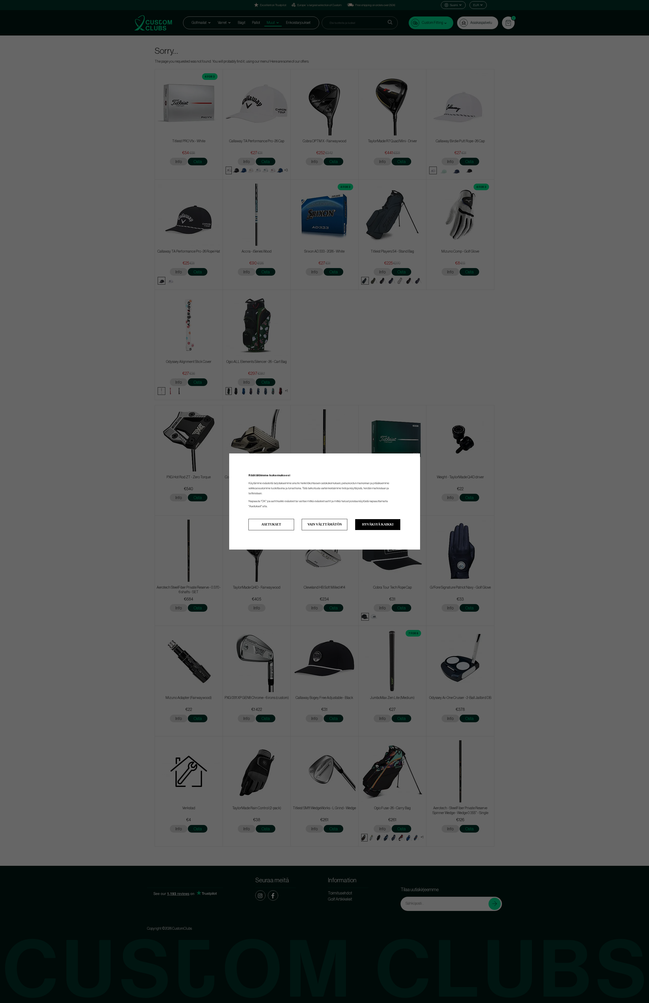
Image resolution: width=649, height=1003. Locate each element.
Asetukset (271, 524)
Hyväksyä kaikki (377, 524)
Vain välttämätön (325, 524)
